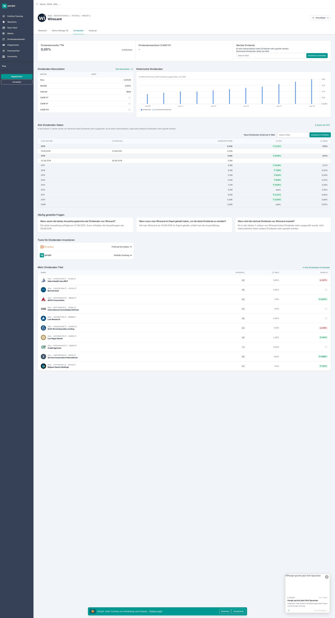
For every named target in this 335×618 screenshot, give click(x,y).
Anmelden (16, 82)
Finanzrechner (13, 51)
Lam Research (54, 319)
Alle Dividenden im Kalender (317, 267)
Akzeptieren (238, 611)
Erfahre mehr (155, 611)
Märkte (10, 33)
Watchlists (12, 22)
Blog (4, 66)
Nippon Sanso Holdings (58, 367)
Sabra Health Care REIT (58, 281)
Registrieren (16, 76)
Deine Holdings (60, 30)
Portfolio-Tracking (15, 16)
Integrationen (13, 45)
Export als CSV (323, 125)
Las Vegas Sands (55, 338)
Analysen (93, 30)
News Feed (12, 28)
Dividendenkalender (16, 39)
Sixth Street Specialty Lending (61, 329)
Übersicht (42, 30)
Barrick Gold (53, 291)
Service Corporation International (63, 357)
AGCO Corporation (56, 300)
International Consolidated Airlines (63, 310)
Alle (123, 69)
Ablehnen (225, 611)
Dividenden (78, 30)
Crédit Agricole (54, 348)
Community (12, 56)
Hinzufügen (321, 18)
